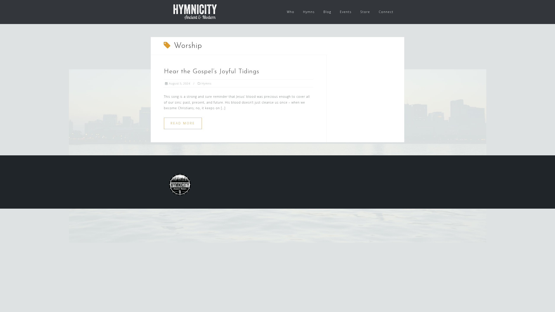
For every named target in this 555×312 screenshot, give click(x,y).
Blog (327, 12)
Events (346, 12)
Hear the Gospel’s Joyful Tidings (211, 71)
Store (365, 12)
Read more (183, 123)
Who (290, 12)
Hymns (309, 12)
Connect (386, 12)
